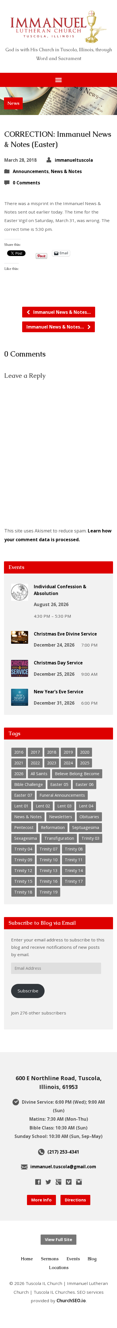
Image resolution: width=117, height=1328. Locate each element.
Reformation (53, 827)
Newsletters (60, 816)
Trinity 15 (23, 881)
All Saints (39, 773)
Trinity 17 (74, 881)
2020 (84, 752)
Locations (58, 1267)
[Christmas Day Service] (19, 673)
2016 (18, 752)
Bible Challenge (28, 784)
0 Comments (26, 183)
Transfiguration (59, 838)
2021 (18, 763)
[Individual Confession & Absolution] (19, 597)
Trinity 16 (48, 881)
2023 (51, 763)
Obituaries (89, 816)
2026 (18, 773)
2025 (84, 763)
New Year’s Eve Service (58, 691)
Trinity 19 (48, 892)
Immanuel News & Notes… (61, 312)
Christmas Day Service (58, 663)
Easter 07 (23, 795)
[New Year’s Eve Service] (19, 702)
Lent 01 (21, 806)
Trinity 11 (74, 859)
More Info (41, 1200)
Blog (92, 1258)
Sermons (49, 1258)
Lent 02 (43, 806)
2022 (35, 763)
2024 (68, 763)
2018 (51, 752)
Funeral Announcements (62, 795)
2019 (68, 752)
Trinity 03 (90, 838)
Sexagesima (25, 838)
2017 (35, 752)
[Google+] (58, 1182)
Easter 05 (59, 784)
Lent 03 (64, 806)
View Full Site (58, 1239)
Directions (75, 1200)
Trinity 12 (23, 870)
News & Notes (66, 171)
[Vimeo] (69, 1182)
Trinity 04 (23, 849)
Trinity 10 (48, 859)
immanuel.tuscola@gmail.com (63, 1166)
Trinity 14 (74, 870)
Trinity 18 (23, 892)
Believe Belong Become (77, 773)
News (13, 103)
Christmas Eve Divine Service (65, 634)
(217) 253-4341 (63, 1152)
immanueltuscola (74, 160)
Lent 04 (86, 806)
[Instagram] (79, 1182)
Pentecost (24, 827)
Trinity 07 (48, 849)
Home (27, 1258)
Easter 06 (84, 784)
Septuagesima (85, 827)
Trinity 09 (23, 859)
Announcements (31, 171)
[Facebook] (38, 1182)
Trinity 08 (74, 849)
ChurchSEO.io (71, 1300)
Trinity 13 (48, 870)
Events (73, 1258)
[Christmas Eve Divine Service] (19, 640)
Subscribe (28, 991)
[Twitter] (48, 1182)
